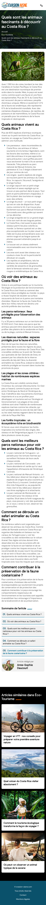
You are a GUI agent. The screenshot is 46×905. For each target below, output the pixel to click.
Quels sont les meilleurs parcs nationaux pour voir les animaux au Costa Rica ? (22, 631)
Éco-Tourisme (7, 35)
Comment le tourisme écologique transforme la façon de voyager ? (21, 824)
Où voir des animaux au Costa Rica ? (22, 621)
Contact (23, 895)
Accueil (5, 31)
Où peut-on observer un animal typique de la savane (20, 866)
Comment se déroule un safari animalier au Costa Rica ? (19, 642)
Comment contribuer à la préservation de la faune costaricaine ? (23, 652)
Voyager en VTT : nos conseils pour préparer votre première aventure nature (22, 739)
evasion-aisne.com (24, 887)
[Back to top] (39, 898)
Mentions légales (23, 899)
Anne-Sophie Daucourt (25, 666)
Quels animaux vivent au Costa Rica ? (22, 614)
